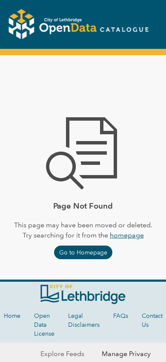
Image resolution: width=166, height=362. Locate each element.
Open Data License (44, 324)
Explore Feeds (62, 354)
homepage (127, 235)
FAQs (120, 316)
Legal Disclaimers (84, 320)
